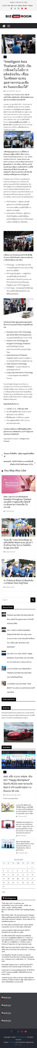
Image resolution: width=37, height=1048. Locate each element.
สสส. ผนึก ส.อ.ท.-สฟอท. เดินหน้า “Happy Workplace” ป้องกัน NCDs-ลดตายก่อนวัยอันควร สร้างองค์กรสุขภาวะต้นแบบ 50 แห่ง (20, 658)
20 (18, 879)
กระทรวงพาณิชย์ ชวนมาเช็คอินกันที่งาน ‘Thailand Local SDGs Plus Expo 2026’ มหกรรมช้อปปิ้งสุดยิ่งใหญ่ (19, 673)
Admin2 (18, 795)
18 (8, 879)
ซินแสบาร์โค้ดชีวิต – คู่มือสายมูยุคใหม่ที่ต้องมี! (19, 455)
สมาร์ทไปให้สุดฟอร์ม (17, 718)
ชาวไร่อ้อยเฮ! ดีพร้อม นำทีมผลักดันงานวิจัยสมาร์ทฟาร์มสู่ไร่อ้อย (18, 581)
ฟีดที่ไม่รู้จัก (7, 998)
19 (13, 879)
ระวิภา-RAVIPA (8, 718)
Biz (5, 57)
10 (3, 875)
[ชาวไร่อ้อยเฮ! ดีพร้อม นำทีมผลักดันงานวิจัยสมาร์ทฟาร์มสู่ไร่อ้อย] (18, 560)
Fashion (23, 712)
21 (23, 879)
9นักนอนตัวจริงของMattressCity (9, 712)
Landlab (27, 712)
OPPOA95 (21, 715)
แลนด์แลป (25, 718)
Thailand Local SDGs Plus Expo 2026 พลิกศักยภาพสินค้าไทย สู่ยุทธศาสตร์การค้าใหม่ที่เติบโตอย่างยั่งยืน (20, 619)
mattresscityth (11, 715)
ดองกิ (25, 715)
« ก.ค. (3, 892)
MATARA (32, 712)
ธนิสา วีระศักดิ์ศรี (31, 715)
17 (3, 879)
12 (13, 875)
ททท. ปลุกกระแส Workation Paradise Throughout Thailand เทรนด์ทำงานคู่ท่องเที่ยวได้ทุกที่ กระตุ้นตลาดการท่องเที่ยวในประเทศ (17, 501)
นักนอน (3, 718)
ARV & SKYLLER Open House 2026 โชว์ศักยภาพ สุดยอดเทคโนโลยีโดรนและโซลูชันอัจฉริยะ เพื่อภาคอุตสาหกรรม (25, 846)
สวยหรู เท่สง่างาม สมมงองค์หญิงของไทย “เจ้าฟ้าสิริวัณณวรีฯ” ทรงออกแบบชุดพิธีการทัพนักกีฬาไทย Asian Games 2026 (18, 972)
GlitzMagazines (10, 898)
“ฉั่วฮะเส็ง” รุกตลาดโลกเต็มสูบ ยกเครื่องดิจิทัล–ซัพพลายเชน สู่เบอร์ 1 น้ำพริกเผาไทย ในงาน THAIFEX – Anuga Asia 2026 (18, 544)
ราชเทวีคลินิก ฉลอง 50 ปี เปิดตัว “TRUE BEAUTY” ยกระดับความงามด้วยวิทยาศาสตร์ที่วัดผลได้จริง (21, 688)
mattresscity (5, 715)
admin (19, 91)
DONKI (18, 712)
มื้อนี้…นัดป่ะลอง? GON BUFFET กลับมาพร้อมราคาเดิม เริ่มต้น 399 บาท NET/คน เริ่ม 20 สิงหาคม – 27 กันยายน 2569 (18, 949)
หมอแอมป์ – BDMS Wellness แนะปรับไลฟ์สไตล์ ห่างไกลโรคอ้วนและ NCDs (18, 462)
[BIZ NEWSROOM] (4, 26)
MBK (17, 715)
